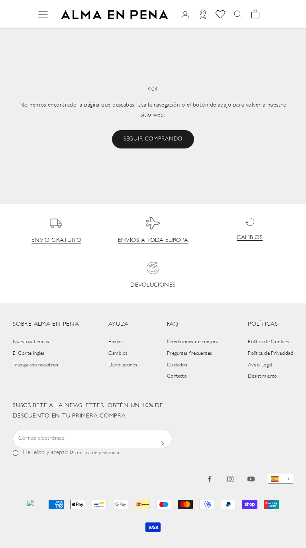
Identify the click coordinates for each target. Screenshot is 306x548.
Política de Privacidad (270, 353)
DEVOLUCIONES (152, 285)
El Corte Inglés (29, 353)
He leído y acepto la (72, 453)
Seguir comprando (153, 139)
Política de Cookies (268, 341)
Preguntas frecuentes (189, 353)
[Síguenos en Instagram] (230, 479)
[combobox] (280, 479)
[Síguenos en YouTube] (251, 479)
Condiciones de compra (192, 341)
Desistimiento (262, 376)
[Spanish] (280, 479)
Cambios (118, 353)
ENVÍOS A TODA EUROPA (153, 240)
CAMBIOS (250, 238)
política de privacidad (98, 452)
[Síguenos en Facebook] (210, 479)
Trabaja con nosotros (35, 365)
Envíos (115, 341)
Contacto (177, 376)
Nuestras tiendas (31, 341)
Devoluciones (122, 365)
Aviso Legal (260, 365)
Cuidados (177, 365)
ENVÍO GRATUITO (56, 240)
